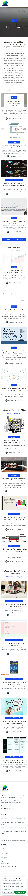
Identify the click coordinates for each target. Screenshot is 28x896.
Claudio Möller (4, 853)
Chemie (14, 97)
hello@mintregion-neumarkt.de (10, 810)
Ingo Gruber (4, 850)
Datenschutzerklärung (7, 889)
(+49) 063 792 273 (7, 808)
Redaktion (4, 845)
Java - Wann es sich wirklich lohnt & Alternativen (13, 840)
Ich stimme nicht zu (8, 892)
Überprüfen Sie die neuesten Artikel (14, 239)
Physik (14, 20)
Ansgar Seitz (4, 848)
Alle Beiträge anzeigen (14, 251)
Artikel (3, 815)
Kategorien (4, 858)
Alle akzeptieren (20, 892)
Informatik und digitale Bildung (14, 180)
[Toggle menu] (25, 3)
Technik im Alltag (14, 142)
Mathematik (4, 869)
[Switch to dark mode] (22, 3)
